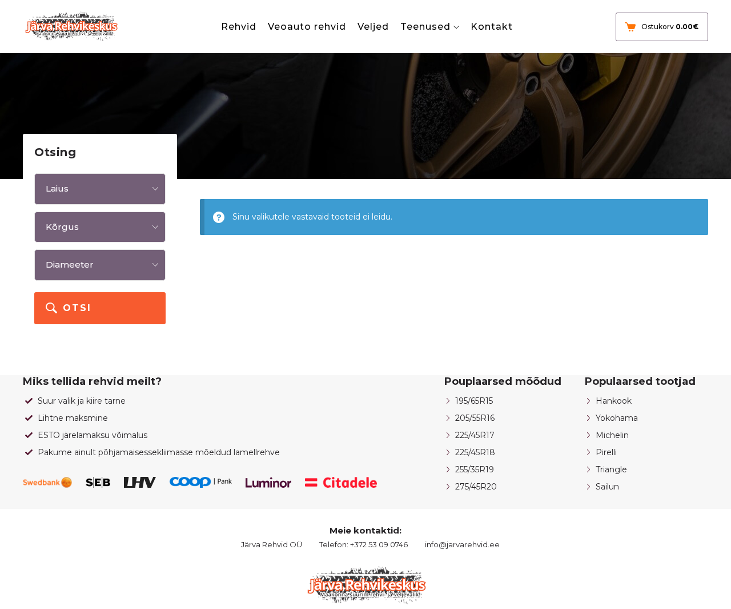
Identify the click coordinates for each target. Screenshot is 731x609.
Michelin (612, 435)
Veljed (373, 26)
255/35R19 (474, 469)
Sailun (607, 486)
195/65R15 (474, 401)
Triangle (611, 469)
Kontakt (492, 26)
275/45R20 (476, 486)
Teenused (425, 26)
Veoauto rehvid (307, 26)
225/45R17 (475, 435)
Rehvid (238, 26)
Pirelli (606, 452)
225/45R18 (475, 452)
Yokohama (617, 418)
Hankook (614, 401)
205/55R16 (475, 418)
